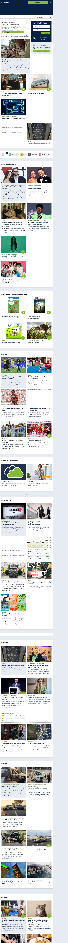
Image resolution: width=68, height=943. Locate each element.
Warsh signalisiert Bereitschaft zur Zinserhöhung (11, 557)
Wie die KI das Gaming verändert (9, 713)
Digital (6, 643)
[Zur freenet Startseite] (5, 1)
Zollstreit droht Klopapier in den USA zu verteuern (12, 553)
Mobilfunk (38, 2)
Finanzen (7, 500)
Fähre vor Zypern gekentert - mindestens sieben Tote (12, 127)
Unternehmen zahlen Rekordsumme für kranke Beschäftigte (13, 555)
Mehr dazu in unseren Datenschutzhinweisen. (19, 37)
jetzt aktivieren (7, 32)
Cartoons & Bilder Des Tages (15, 294)
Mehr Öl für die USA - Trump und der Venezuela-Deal (12, 132)
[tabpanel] (15, 55)
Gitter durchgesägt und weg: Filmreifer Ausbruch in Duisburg (14, 129)
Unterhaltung (9, 164)
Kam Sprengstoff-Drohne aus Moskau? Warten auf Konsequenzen (12, 124)
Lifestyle (6, 897)
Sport (5, 354)
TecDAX (30, 558)
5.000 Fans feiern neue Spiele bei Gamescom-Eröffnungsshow (14, 718)
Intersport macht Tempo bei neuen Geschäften (11, 550)
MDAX (30, 556)
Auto (5, 764)
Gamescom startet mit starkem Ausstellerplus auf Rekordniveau (14, 715)
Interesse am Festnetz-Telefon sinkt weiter (10, 720)
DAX (29, 554)
